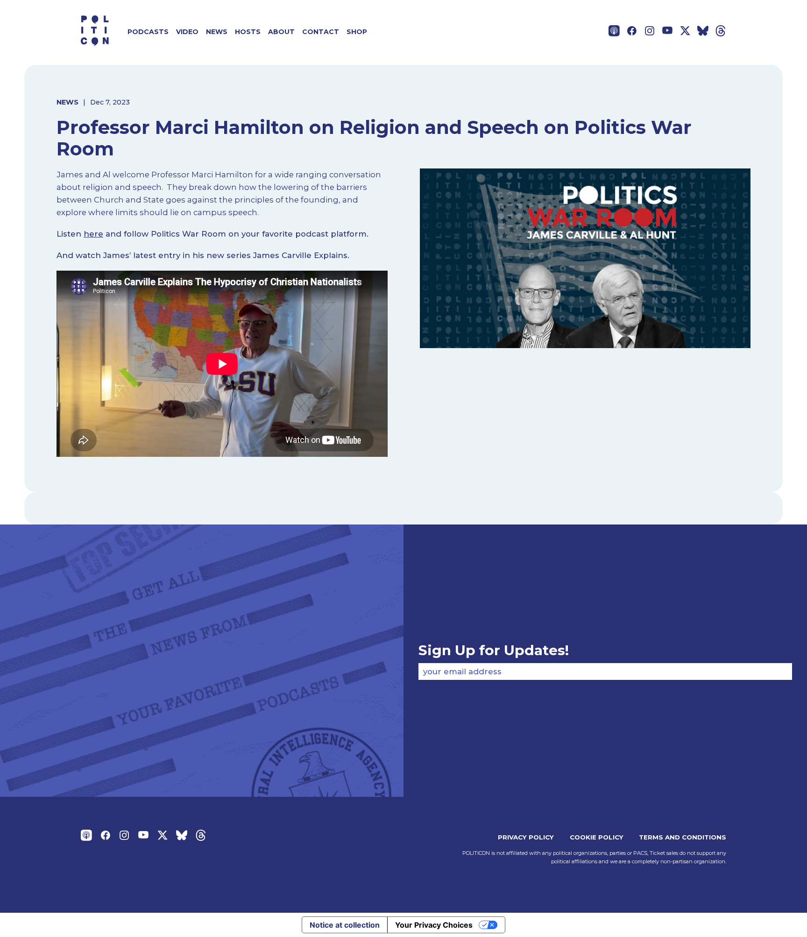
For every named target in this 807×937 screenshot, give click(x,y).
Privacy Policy (526, 837)
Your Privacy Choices (434, 925)
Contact (320, 32)
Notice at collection (345, 925)
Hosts (248, 32)
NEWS (67, 102)
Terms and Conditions (682, 837)
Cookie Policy (596, 837)
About (281, 32)
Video (187, 32)
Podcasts (148, 32)
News (216, 32)
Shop (357, 32)
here (93, 233)
